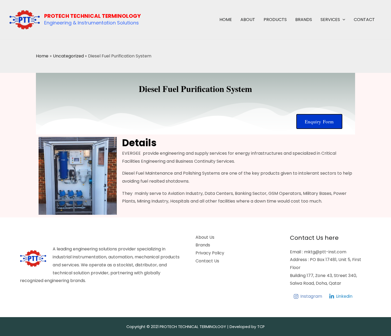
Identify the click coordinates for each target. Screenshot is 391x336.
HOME (225, 19)
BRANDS (303, 19)
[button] (342, 20)
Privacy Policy (210, 253)
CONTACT (364, 19)
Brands (203, 245)
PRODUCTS (275, 19)
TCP (261, 326)
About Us (205, 237)
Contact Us (207, 261)
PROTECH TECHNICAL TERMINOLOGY (92, 16)
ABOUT (247, 19)
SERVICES (330, 19)
